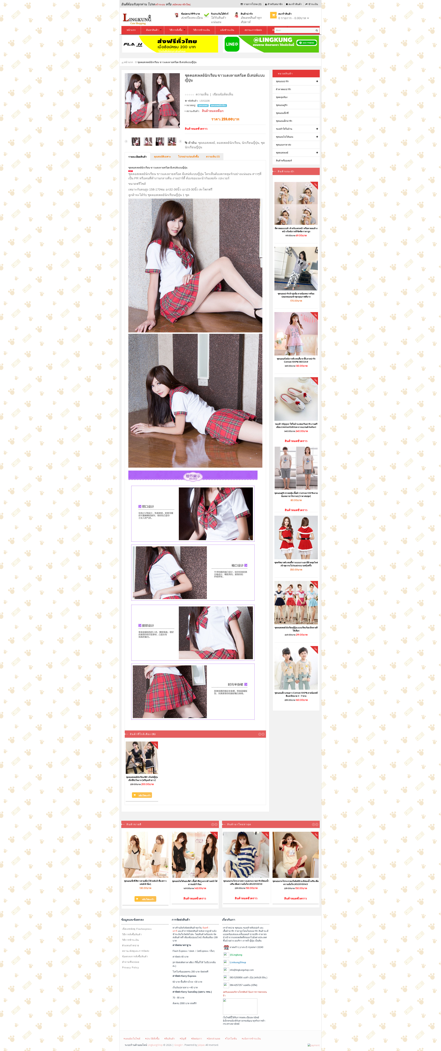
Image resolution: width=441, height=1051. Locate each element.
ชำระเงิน (313, 4)
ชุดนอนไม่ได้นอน (284, 137)
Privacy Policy (130, 967)
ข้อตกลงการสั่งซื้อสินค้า (135, 956)
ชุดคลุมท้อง (281, 97)
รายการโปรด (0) (252, 4)
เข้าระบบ (160, 4)
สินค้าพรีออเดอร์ (284, 160)
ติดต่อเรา (197, 1038)
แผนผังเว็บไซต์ (132, 1038)
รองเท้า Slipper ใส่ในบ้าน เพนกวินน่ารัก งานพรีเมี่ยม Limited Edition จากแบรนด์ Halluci (296, 425)
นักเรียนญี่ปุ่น (250, 143)
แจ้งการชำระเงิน (252, 1038)
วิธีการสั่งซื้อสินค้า (132, 934)
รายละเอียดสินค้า (137, 157)
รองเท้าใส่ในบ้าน (284, 129)
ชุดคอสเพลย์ (206, 143)
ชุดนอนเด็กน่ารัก (284, 121)
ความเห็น (202, 94)
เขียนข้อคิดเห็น (223, 94)
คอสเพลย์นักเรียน (228, 143)
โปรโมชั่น (231, 1038)
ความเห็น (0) (213, 156)
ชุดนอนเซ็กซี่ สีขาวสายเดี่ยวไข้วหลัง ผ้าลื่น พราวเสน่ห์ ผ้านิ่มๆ (145, 882)
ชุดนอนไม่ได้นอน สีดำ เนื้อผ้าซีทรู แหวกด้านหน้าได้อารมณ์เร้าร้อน (194, 882)
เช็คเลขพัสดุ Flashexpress (137, 929)
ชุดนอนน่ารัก (282, 81)
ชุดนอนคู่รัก (282, 105)
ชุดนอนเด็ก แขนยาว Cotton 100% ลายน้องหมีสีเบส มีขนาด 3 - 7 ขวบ (296, 694)
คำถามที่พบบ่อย (130, 962)
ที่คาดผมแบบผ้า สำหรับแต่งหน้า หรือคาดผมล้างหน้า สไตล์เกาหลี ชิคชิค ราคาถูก (296, 230)
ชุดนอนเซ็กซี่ (282, 113)
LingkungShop (155, 1045)
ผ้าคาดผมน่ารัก (283, 89)
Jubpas (201, 1045)
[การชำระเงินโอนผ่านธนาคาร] (314, 1045)
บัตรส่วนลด (214, 1038)
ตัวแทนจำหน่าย (130, 945)
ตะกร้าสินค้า (295, 4)
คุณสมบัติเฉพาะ (162, 156)
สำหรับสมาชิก (275, 4)
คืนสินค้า (170, 1038)
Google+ (178, 1045)
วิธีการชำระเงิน (130, 940)
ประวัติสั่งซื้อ (152, 1038)
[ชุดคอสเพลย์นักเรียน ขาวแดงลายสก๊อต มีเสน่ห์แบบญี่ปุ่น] (153, 100)
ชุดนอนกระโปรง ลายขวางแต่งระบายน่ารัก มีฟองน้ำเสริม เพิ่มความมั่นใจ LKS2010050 (246, 882)
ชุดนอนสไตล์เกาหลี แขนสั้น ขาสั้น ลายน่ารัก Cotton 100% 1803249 (296, 360)
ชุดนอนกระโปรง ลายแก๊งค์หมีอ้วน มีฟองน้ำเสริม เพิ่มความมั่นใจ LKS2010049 (296, 882)
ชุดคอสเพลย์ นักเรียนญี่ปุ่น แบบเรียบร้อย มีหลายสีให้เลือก (296, 629)
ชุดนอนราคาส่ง (283, 144)
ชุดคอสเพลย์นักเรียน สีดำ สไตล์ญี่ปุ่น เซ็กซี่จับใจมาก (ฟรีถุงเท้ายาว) (142, 778)
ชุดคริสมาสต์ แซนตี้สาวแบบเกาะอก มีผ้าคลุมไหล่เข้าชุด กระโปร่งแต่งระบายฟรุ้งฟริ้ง (296, 564)
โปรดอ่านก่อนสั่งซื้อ (188, 156)
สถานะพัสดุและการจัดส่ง (135, 951)
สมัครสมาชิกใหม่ (181, 4)
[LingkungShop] (137, 19)
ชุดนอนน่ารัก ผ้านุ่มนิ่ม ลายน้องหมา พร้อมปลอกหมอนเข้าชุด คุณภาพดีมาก (296, 295)
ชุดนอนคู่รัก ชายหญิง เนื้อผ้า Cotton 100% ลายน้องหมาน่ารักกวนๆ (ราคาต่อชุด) (296, 494)
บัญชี (183, 1038)
